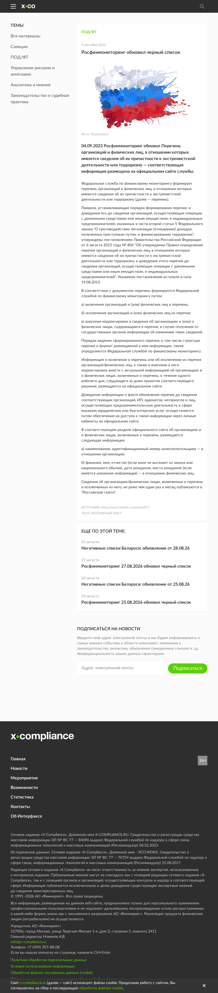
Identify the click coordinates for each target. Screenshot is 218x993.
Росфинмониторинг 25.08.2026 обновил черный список (136, 602)
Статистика (22, 797)
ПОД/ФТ (89, 32)
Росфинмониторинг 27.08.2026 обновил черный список (136, 566)
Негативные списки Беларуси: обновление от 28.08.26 (135, 548)
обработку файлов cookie (101, 988)
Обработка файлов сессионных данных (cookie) (52, 973)
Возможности (24, 787)
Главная (18, 759)
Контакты (20, 807)
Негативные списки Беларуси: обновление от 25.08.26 (135, 584)
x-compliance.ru (33, 983)
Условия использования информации (43, 966)
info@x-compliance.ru (28, 942)
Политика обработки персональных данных (49, 960)
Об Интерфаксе (26, 816)
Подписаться (187, 668)
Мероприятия (24, 778)
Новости (19, 768)
